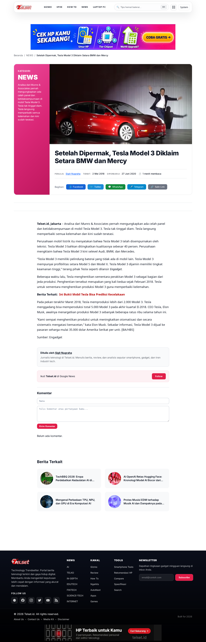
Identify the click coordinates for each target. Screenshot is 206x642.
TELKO (70, 572)
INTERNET (72, 601)
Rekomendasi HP (123, 572)
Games (94, 601)
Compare (119, 578)
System (184, 7)
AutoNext (95, 590)
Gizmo (93, 567)
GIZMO (48, 7)
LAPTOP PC (99, 7)
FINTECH (71, 590)
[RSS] (56, 600)
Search (118, 590)
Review (94, 572)
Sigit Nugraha (73, 173)
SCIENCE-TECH (75, 595)
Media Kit (48, 619)
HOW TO (72, 7)
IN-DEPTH (72, 578)
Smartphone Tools (123, 567)
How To (94, 578)
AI (68, 567)
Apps (93, 595)
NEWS (85, 7)
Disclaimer (63, 619)
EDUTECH (72, 584)
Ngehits (94, 584)
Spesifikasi (120, 584)
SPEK (59, 7)
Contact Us (34, 619)
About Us (19, 619)
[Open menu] (173, 7)
